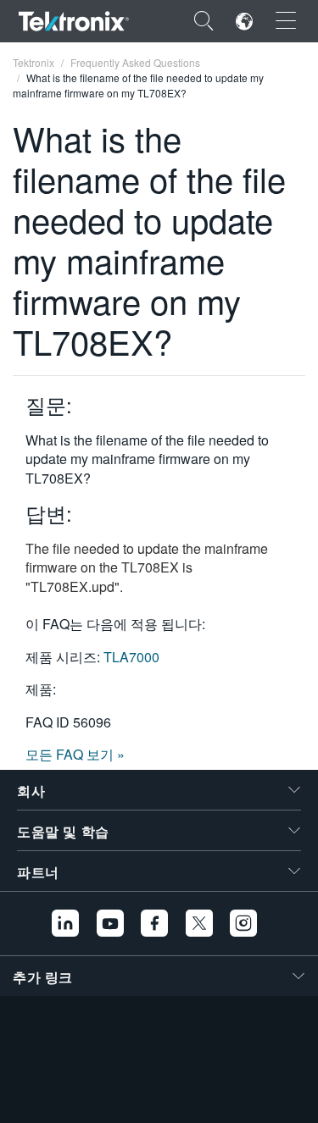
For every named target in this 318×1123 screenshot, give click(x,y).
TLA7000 (131, 657)
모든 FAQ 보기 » (75, 754)
